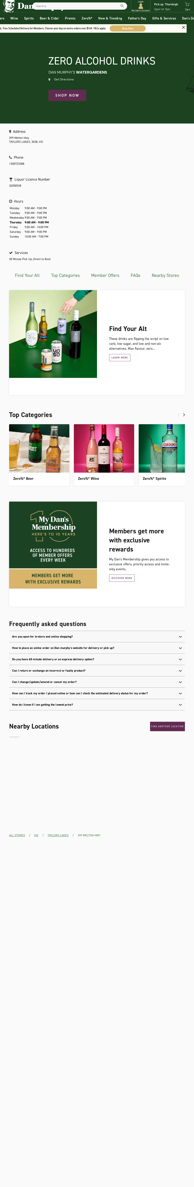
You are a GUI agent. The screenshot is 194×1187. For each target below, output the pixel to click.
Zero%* (87, 18)
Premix (70, 18)
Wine (14, 18)
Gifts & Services (164, 18)
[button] (140, 6)
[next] (184, 414)
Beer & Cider (49, 18)
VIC (36, 835)
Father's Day (137, 18)
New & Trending (110, 18)
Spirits (29, 18)
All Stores (17, 835)
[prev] (178, 414)
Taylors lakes (58, 835)
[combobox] (79, 6)
